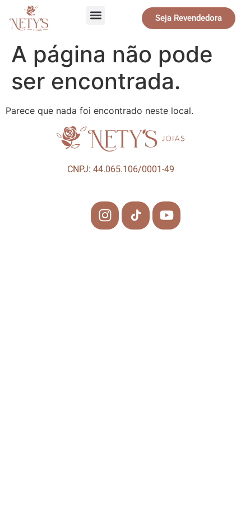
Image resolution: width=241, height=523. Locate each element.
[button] (95, 15)
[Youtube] (166, 215)
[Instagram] (105, 215)
